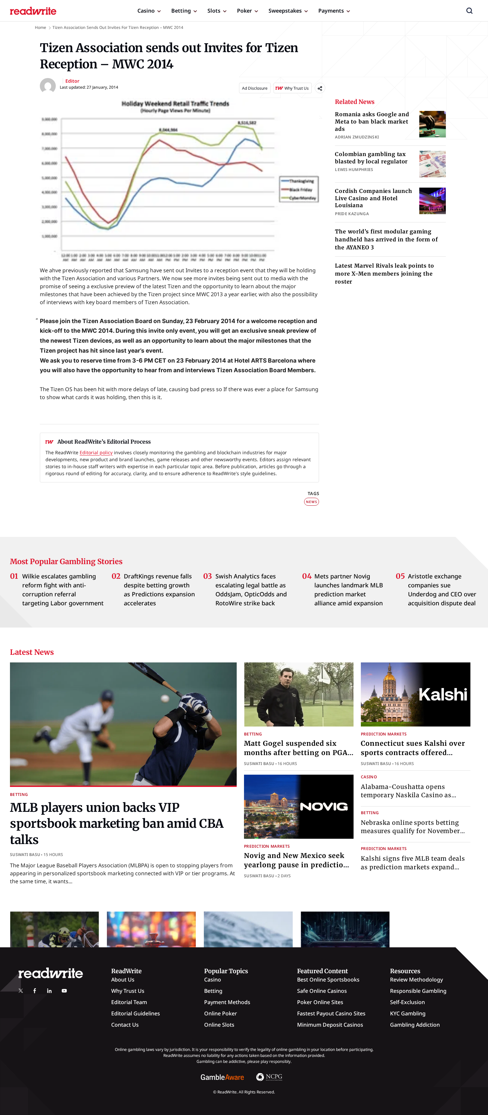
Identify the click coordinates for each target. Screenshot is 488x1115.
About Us (122, 979)
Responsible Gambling (418, 990)
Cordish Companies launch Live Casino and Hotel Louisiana (373, 198)
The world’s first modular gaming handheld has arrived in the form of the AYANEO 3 (386, 239)
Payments (331, 10)
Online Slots (219, 1024)
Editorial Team (129, 1002)
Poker (244, 10)
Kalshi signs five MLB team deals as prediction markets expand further (413, 867)
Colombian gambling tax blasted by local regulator (371, 158)
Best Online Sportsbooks (328, 979)
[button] (469, 10)
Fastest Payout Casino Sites (331, 1013)
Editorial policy (96, 452)
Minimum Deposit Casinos (330, 1024)
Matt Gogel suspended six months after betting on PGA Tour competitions (296, 752)
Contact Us (125, 1024)
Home (40, 27)
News (311, 501)
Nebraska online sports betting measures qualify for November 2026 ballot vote (410, 831)
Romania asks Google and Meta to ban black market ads (372, 121)
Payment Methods (227, 1002)
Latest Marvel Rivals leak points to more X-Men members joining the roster (384, 273)
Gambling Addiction (415, 1024)
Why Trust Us (127, 990)
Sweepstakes (285, 10)
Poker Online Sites (320, 1002)
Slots (213, 10)
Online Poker (220, 1013)
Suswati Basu (25, 854)
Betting (181, 10)
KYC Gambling (408, 1013)
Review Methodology (416, 979)
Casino (146, 10)
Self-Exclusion (407, 1002)
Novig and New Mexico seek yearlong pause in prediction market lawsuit (296, 864)
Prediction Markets (384, 734)
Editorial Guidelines (135, 1013)
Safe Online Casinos (322, 990)
